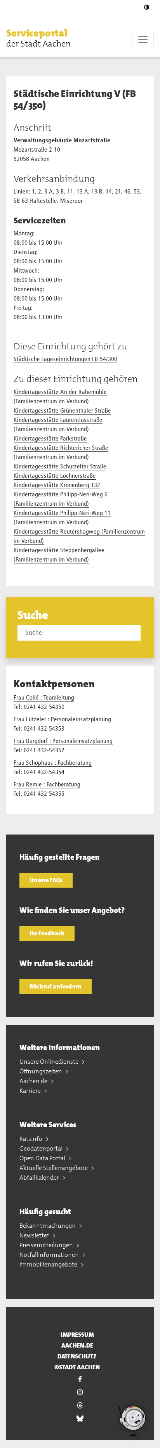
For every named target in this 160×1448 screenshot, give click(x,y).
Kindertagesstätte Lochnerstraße (55, 476)
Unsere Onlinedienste (49, 1061)
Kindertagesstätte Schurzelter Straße (60, 467)
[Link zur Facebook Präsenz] (80, 1379)
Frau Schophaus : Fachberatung (53, 763)
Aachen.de (34, 1081)
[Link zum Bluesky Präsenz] (80, 1419)
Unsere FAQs (46, 880)
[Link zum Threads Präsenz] (80, 1405)
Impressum (77, 1335)
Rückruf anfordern (56, 986)
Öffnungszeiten (41, 1071)
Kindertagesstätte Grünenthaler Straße (62, 411)
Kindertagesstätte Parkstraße (50, 439)
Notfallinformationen (49, 1255)
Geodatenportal (41, 1148)
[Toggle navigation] (143, 39)
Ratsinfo (31, 1139)
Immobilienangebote (48, 1264)
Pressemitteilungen (46, 1245)
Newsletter (34, 1235)
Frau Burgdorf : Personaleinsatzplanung (63, 741)
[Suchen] (142, 632)
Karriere (30, 1091)
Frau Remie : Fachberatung (47, 785)
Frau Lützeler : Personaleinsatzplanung (62, 720)
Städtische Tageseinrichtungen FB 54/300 (65, 359)
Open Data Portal (42, 1158)
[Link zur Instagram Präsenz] (80, 1392)
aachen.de (77, 1345)
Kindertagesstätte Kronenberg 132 (57, 485)
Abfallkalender (39, 1177)
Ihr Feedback (47, 933)
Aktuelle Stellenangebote (54, 1168)
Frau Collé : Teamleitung (44, 698)
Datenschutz (77, 1356)
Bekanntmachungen (48, 1226)
